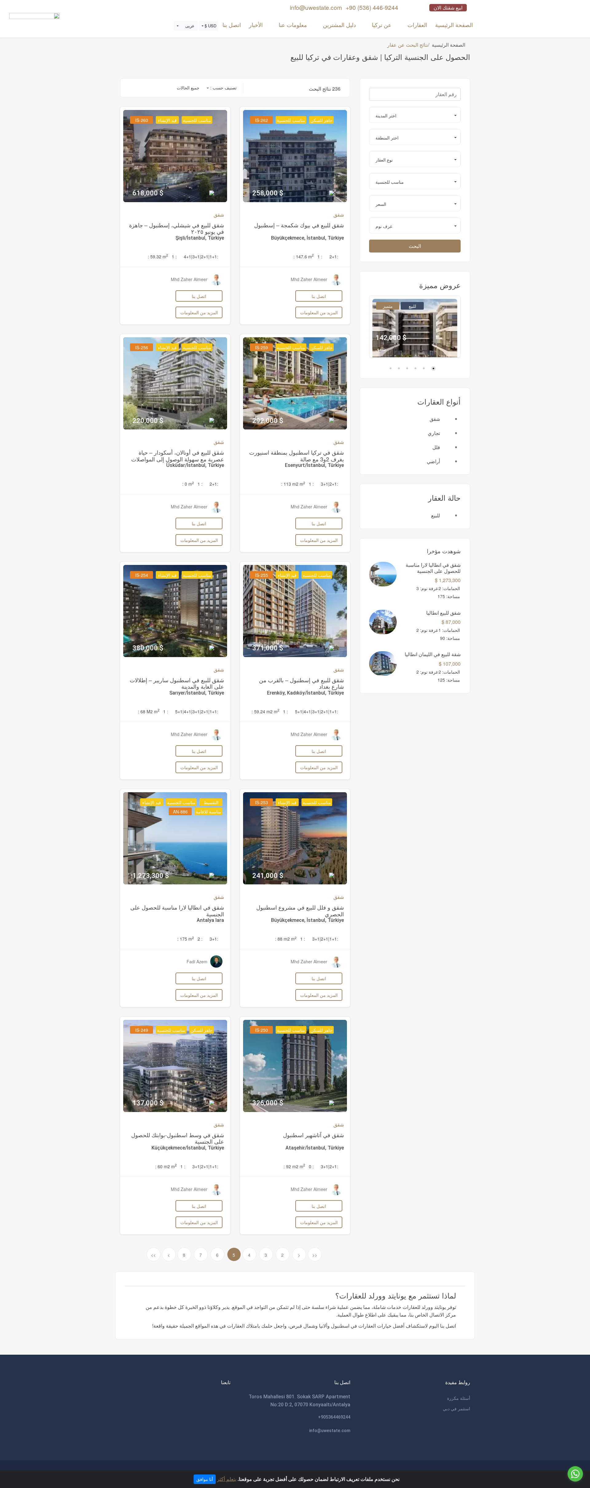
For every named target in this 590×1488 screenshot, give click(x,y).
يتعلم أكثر (226, 1478)
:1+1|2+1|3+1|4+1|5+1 (316, 711)
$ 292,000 (267, 421)
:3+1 (214, 939)
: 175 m (185, 939)
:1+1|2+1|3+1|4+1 (201, 256)
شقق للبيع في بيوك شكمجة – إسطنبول (299, 225)
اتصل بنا (231, 25)
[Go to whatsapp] (575, 1474)
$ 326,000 (267, 1103)
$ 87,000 (451, 621)
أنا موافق (204, 1479)
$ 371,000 (267, 648)
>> (153, 1255)
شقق (435, 418)
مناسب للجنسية (291, 120)
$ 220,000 (147, 421)
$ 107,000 (450, 663)
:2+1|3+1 (329, 484)
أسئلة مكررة (458, 1398)
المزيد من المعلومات (319, 312)
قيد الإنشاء (167, 120)
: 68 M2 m (148, 711)
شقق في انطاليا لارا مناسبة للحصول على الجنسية (177, 910)
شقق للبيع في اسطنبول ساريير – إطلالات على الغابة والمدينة (177, 683)
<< (314, 1255)
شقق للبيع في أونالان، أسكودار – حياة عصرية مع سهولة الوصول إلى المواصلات (177, 455)
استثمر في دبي (456, 1408)
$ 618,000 (147, 193)
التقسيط (211, 802)
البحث (415, 245)
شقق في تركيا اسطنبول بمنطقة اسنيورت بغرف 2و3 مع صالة (296, 455)
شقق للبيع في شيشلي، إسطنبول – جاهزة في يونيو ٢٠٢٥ (176, 228)
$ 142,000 (391, 338)
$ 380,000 (147, 648)
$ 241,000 (267, 875)
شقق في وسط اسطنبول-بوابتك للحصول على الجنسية (177, 1138)
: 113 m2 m (293, 484)
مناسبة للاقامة (208, 812)
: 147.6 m (303, 256)
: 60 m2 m (166, 1166)
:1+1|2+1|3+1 (325, 939)
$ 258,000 (267, 193)
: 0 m (188, 484)
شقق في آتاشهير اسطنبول (313, 1135)
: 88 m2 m (286, 939)
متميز (388, 306)
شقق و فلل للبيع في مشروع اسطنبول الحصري (300, 910)
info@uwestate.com (329, 1430)
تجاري (434, 433)
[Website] (34, 22)
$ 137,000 (147, 1103)
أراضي (433, 461)
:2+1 (333, 256)
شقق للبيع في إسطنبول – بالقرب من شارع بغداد (301, 683)
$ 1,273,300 (448, 580)
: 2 (200, 939)
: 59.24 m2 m (265, 711)
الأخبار (256, 25)
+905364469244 (334, 1417)
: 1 (319, 256)
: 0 (311, 1166)
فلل (436, 447)
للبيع (412, 306)
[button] (208, 26)
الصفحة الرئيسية (454, 25)
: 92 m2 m (294, 1166)
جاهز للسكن (321, 120)
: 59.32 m (158, 256)
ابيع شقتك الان (448, 7)
